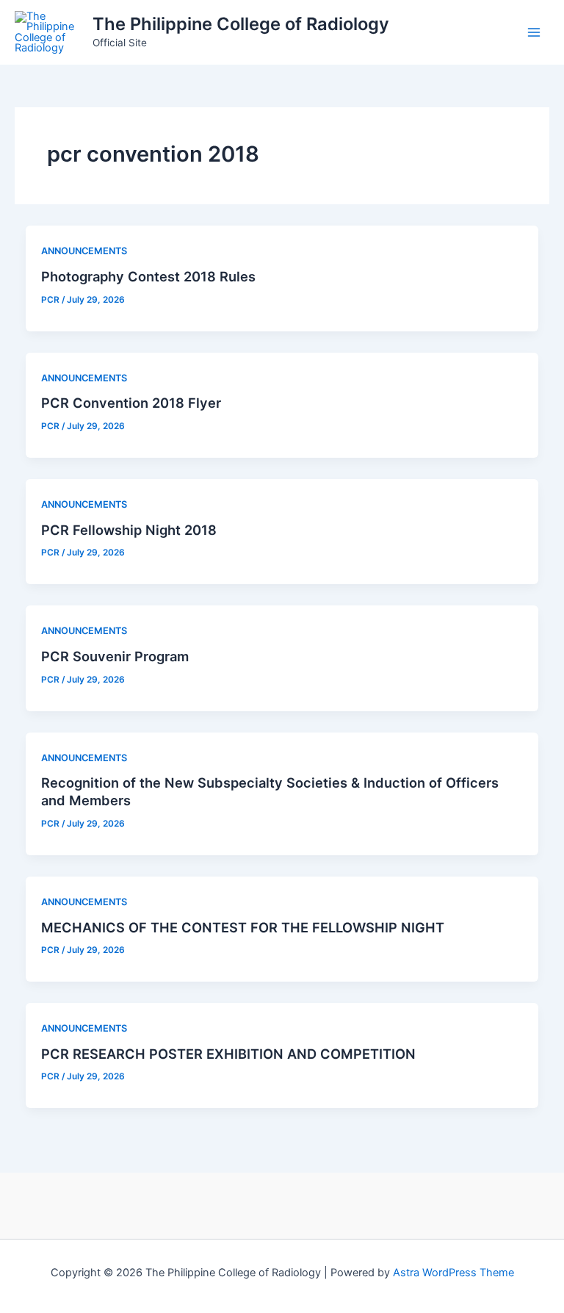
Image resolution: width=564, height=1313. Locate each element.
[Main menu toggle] (533, 32)
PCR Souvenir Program (115, 656)
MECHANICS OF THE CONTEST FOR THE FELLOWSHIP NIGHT (242, 927)
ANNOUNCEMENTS (84, 250)
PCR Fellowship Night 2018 (129, 530)
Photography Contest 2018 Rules (148, 276)
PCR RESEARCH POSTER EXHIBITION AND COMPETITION (228, 1054)
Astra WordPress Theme (453, 1272)
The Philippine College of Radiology (241, 24)
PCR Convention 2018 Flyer (131, 403)
